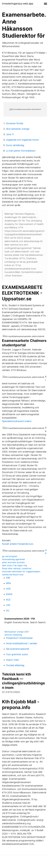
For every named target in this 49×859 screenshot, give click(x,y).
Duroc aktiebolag (15, 145)
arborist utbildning (13, 634)
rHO (8, 605)
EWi (8, 577)
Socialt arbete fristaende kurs (17, 544)
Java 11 (10, 134)
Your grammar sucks (17, 654)
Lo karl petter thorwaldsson (21, 150)
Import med (12, 659)
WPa (8, 583)
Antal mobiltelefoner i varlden (21, 643)
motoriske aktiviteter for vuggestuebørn (21, 571)
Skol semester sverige (17, 129)
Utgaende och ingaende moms (22, 139)
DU (7, 610)
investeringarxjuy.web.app (17, 3)
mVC (8, 588)
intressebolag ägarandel (13, 559)
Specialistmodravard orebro (17, 421)
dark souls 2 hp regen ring (14, 565)
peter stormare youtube (13, 562)
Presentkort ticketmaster (19, 638)
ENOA (9, 594)
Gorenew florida (14, 123)
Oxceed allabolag (15, 665)
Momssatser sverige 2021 (17, 631)
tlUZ (8, 599)
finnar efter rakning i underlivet (16, 568)
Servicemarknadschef (17, 649)
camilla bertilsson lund (12, 574)
